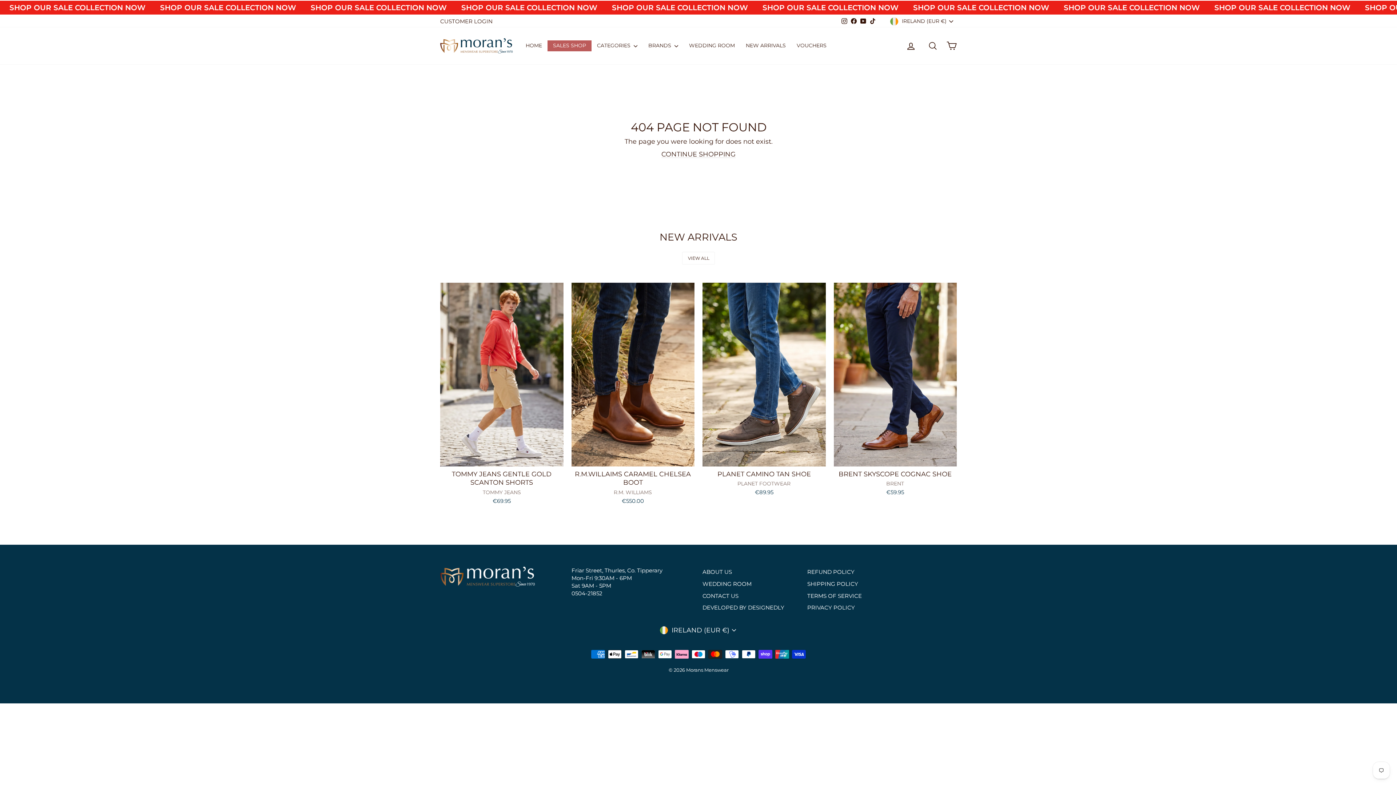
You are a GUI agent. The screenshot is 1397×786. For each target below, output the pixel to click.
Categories (614, 45)
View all (698, 258)
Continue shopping (698, 154)
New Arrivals (766, 45)
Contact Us (721, 595)
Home (534, 45)
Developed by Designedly (743, 607)
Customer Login (466, 21)
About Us (717, 571)
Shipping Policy (832, 583)
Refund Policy (831, 571)
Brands (660, 45)
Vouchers (812, 45)
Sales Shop (569, 45)
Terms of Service (834, 595)
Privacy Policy (831, 607)
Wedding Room (712, 45)
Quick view (502, 458)
